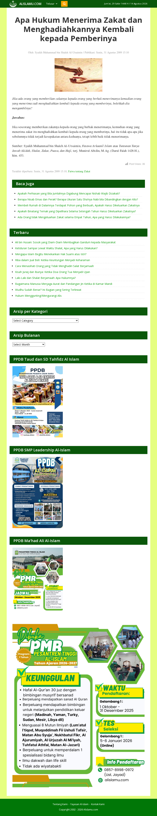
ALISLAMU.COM (30, 4)
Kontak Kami (98, 804)
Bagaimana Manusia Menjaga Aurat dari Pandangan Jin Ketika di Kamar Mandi (63, 284)
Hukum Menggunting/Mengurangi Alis (38, 295)
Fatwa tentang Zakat (79, 171)
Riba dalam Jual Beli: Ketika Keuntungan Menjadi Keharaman (52, 260)
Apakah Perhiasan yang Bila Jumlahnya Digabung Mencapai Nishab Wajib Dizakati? (69, 193)
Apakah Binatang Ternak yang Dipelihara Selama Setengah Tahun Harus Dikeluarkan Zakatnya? (77, 211)
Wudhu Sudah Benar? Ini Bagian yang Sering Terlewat (48, 290)
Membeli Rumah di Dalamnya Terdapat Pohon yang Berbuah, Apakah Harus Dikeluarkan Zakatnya (79, 205)
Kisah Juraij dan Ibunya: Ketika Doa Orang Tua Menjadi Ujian (52, 272)
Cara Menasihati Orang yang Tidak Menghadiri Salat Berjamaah (54, 266)
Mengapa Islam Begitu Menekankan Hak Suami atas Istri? (50, 254)
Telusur (50, 3)
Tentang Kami (60, 804)
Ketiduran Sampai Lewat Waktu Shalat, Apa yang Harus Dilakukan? (56, 248)
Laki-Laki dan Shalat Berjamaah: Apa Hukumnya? (45, 278)
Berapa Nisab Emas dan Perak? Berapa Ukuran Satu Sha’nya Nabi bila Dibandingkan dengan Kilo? (78, 199)
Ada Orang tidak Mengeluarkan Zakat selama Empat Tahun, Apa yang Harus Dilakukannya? (74, 217)
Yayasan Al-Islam (79, 804)
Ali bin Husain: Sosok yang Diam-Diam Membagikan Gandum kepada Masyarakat (65, 242)
